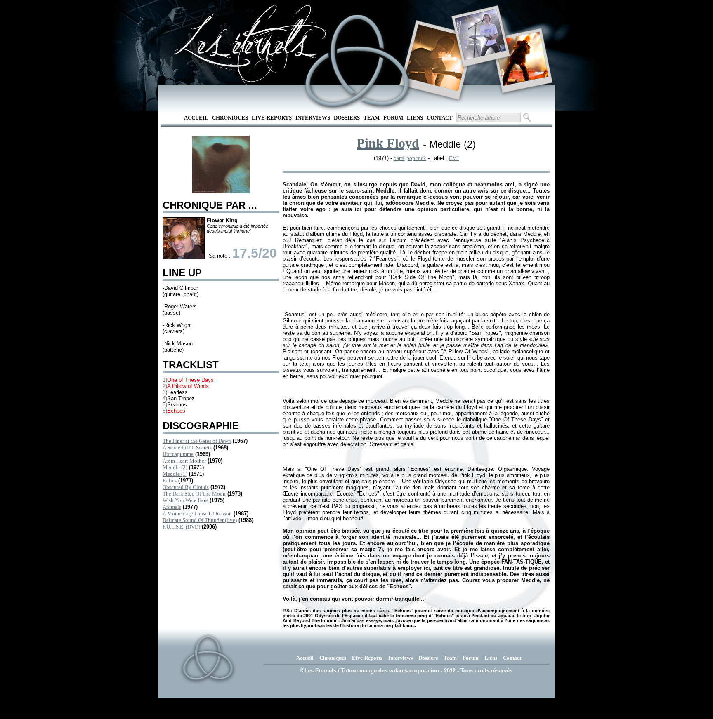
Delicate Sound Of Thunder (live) (200, 520)
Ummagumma (178, 454)
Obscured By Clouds (186, 487)
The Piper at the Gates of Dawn (197, 441)
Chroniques (230, 118)
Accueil (196, 118)
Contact (440, 118)
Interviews (312, 118)
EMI (454, 158)
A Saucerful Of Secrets (187, 447)
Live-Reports (272, 118)
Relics (170, 480)
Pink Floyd (387, 143)
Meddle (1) (175, 474)
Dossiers (347, 118)
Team (372, 118)
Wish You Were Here (185, 500)
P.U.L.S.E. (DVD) (181, 527)
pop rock (416, 158)
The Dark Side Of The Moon (194, 494)
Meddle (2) (175, 467)
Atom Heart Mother (184, 461)
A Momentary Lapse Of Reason (197, 513)
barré (399, 158)
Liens (415, 118)
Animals (172, 507)
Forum (393, 118)
